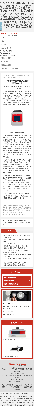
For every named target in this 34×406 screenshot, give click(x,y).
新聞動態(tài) (5, 61)
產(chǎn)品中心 (6, 48)
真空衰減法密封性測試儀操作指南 (17, 220)
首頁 (2, 41)
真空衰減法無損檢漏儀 (9, 340)
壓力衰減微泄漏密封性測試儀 (10, 356)
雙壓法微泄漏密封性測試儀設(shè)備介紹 (15, 263)
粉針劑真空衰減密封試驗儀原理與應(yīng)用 (16, 246)
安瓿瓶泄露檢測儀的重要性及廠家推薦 (14, 265)
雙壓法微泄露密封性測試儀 (7, 55)
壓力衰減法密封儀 (5, 53)
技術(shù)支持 (6, 58)
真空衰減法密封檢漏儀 (6, 51)
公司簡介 (4, 45)
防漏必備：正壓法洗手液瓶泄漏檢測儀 (14, 248)
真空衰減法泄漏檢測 (9, 244)
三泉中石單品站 (10, 34)
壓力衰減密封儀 (17, 387)
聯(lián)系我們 (6, 65)
